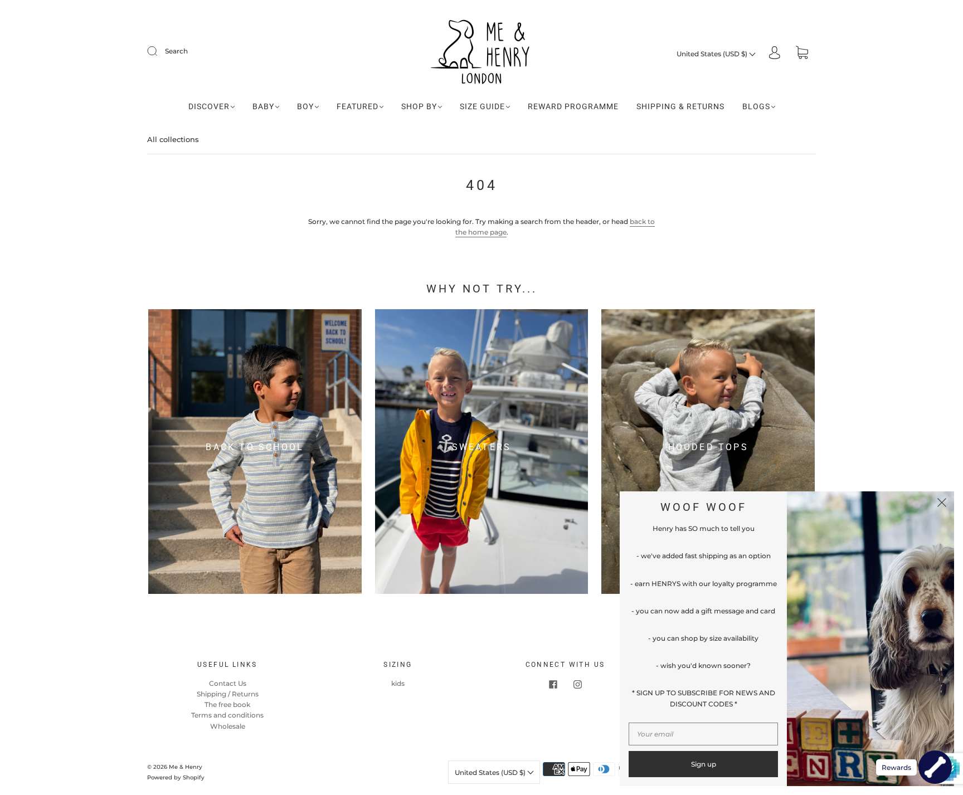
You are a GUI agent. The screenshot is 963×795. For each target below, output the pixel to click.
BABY (263, 106)
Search (176, 51)
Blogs (756, 106)
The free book (227, 704)
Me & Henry (185, 766)
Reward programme (573, 106)
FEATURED (357, 106)
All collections (173, 139)
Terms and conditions (227, 715)
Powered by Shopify (176, 777)
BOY (305, 106)
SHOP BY (419, 106)
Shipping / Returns (228, 694)
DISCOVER (209, 106)
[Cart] (802, 54)
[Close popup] (942, 503)
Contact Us (227, 683)
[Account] (774, 54)
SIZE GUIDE (482, 106)
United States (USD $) (713, 54)
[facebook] (553, 684)
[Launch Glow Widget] (935, 767)
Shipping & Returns (680, 106)
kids (398, 683)
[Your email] (703, 734)
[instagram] (577, 684)
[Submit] (159, 51)
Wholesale (227, 726)
